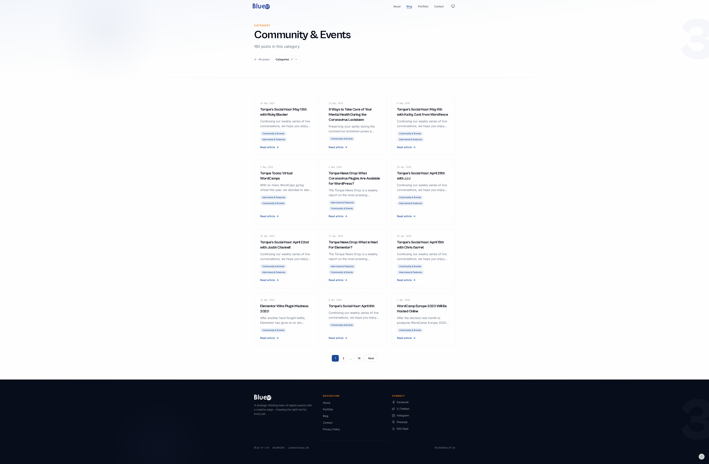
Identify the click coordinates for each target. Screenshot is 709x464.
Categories (284, 59)
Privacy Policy (331, 429)
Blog (409, 6)
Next (371, 358)
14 (359, 358)
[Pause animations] (702, 457)
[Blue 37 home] (261, 6)
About (397, 6)
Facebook (403, 402)
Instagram (403, 415)
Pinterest (402, 422)
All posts (264, 59)
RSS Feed (402, 428)
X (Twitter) (403, 408)
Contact (439, 6)
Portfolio (423, 6)
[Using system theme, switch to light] (453, 6)
